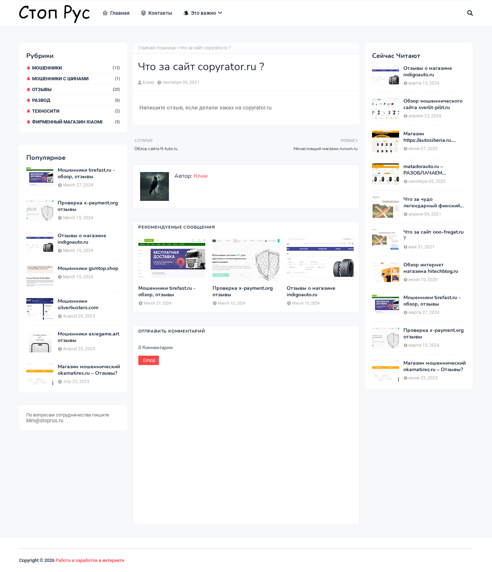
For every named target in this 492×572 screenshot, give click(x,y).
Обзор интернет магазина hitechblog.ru (430, 268)
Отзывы (76, 89)
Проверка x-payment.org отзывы (88, 206)
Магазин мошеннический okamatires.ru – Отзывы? (89, 370)
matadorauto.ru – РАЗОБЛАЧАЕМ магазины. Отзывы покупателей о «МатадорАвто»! (426, 169)
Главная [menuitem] (120, 13)
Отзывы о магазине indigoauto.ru (82, 239)
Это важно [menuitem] (203, 13)
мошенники (76, 68)
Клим (148, 82)
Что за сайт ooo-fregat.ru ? (433, 235)
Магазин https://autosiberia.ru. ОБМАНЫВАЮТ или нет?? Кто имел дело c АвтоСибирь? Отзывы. (430, 137)
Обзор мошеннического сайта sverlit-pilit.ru (432, 104)
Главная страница (157, 47)
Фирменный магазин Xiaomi (76, 122)
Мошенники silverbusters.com (78, 304)
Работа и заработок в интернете (89, 560)
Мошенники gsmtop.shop (88, 268)
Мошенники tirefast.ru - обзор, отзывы (86, 173)
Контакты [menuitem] (160, 13)
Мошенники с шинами (76, 78)
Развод (76, 100)
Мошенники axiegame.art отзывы (88, 337)
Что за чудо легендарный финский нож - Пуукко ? (431, 202)
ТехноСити (76, 111)
